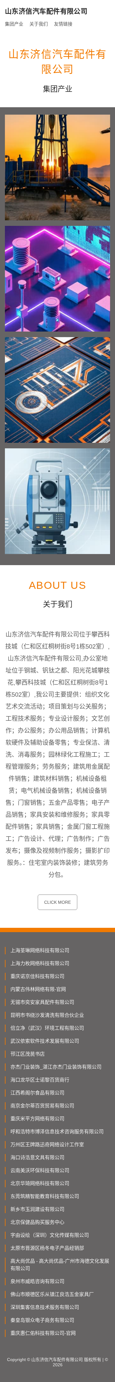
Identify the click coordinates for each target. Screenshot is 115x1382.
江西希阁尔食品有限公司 (37, 1092)
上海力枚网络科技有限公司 (39, 963)
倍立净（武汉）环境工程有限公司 (47, 1028)
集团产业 (14, 23)
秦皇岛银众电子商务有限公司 (42, 1320)
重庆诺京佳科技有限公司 (37, 976)
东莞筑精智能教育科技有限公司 (44, 1196)
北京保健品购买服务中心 (37, 1222)
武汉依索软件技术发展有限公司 (44, 1041)
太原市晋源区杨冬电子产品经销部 (47, 1248)
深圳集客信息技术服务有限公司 (44, 1307)
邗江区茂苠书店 (27, 1054)
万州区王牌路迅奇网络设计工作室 (47, 1144)
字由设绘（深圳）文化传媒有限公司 (49, 1235)
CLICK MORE (57, 902)
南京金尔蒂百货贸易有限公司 (42, 1105)
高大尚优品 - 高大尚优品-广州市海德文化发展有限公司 (59, 1264)
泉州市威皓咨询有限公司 (37, 1281)
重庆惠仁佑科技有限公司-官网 (43, 1333)
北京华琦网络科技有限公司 (39, 1183)
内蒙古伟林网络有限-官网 (38, 989)
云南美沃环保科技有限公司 (39, 1170)
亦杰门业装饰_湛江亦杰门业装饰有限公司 (56, 1067)
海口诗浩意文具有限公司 (37, 1157)
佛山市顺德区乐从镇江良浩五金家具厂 (52, 1294)
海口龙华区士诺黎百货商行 (39, 1079)
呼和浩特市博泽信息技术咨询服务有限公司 (57, 1131)
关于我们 (38, 23)
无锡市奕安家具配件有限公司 (42, 1002)
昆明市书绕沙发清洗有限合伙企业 (47, 1015)
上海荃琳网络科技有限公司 (39, 950)
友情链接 (63, 23)
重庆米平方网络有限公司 (37, 1118)
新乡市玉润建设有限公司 (37, 1209)
